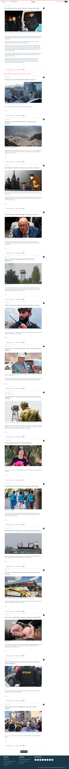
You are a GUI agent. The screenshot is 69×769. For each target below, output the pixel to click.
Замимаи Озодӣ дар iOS (23, 761)
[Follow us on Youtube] (40, 760)
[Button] (10, 69)
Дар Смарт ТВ (21, 763)
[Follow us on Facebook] (38, 760)
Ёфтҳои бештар (24, 751)
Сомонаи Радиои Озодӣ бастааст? (9, 761)
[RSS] (50, 760)
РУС (57, 1)
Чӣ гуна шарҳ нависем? (7, 763)
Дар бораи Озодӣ (6, 759)
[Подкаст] (52, 760)
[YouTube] (60, 1)
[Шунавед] (63, 1)
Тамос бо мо (5, 765)
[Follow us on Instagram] (43, 760)
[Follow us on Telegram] (47, 760)
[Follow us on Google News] (35, 760)
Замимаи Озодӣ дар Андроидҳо (24, 759)
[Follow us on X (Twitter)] (45, 760)
